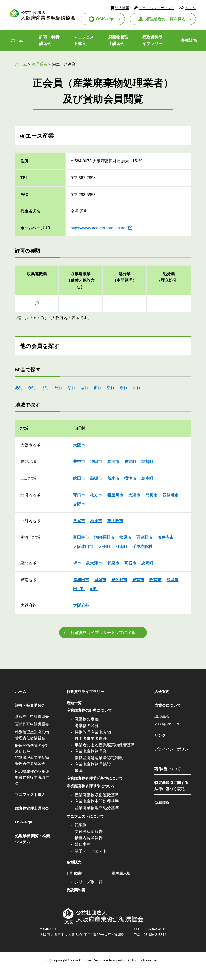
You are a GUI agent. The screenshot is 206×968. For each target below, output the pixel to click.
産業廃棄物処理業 (91, 751)
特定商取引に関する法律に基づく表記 (171, 785)
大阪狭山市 (83, 546)
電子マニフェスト (91, 851)
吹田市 (79, 478)
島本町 (147, 478)
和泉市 (113, 563)
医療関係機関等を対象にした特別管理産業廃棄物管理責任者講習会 (32, 754)
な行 (71, 387)
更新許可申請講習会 (32, 724)
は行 (84, 387)
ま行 (97, 387)
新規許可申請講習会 (32, 716)
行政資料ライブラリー (152, 40)
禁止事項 (83, 844)
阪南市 (155, 580)
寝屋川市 (115, 495)
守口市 (79, 495)
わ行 (137, 387)
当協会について (167, 705)
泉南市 (138, 580)
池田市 (96, 461)
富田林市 (81, 537)
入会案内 (162, 691)
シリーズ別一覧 (89, 882)
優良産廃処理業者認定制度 (99, 758)
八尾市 (79, 521)
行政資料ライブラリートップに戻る (103, 632)
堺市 (77, 563)
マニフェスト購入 (84, 40)
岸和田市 (81, 580)
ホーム (17, 40)
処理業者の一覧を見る (165, 19)
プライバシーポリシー (156, 8)
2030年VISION (166, 724)
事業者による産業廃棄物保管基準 (105, 745)
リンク (190, 8)
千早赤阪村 (142, 546)
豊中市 (79, 461)
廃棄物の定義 (87, 719)
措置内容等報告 (89, 838)
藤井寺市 (166, 537)
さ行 (45, 387)
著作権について (167, 769)
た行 (58, 387)
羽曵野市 (144, 537)
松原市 (125, 537)
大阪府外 (81, 605)
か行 (32, 387)
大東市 (134, 495)
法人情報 (122, 8)
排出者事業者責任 (91, 738)
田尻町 (79, 589)
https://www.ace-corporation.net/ (99, 228)
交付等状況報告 (89, 831)
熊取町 (173, 580)
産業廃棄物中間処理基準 (97, 801)
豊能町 (130, 461)
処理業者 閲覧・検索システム (32, 839)
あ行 (19, 387)
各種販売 (189, 40)
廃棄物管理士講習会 (118, 40)
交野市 (79, 504)
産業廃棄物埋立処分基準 (97, 808)
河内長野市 (104, 537)
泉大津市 (94, 563)
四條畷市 (171, 495)
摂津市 (130, 478)
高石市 (130, 563)
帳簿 (79, 770)
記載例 (81, 825)
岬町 (94, 589)
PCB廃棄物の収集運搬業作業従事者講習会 (32, 777)
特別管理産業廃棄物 (93, 732)
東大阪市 (115, 521)
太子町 (104, 546)
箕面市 (113, 461)
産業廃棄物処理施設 (93, 764)
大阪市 (79, 445)
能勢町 (147, 461)
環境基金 (162, 716)
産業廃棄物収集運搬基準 (97, 795)
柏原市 (96, 521)
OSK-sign (105, 19)
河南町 (121, 546)
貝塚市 (100, 580)
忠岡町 (147, 563)
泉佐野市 (119, 580)
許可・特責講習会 (49, 40)
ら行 (124, 387)
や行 (111, 387)
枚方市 (96, 495)
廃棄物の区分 (87, 725)
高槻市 (96, 478)
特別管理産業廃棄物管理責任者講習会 (32, 735)
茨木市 (113, 478)
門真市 (151, 495)
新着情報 (162, 802)
